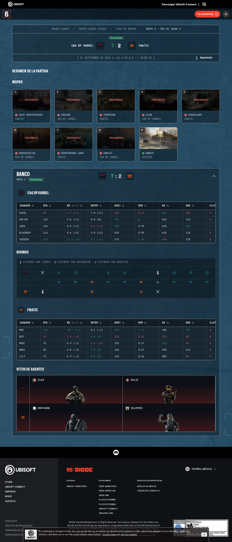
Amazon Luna (106, 513)
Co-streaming (205, 13)
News (8, 496)
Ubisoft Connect (15, 487)
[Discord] (116, 452)
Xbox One (104, 495)
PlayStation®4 (107, 504)
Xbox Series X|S (107, 490)
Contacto (11, 521)
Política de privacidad (18, 525)
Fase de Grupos (126, 29)
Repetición (206, 57)
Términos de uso (15, 530)
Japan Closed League (92, 29)
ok (204, 535)
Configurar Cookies (17, 534)
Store (9, 482)
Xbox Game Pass (107, 486)
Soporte (10, 501)
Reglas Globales (146, 486)
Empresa (10, 491)
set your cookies (129, 534)
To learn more (109, 534)
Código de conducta (148, 490)
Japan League (60, 29)
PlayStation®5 (107, 500)
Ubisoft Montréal (77, 486)
